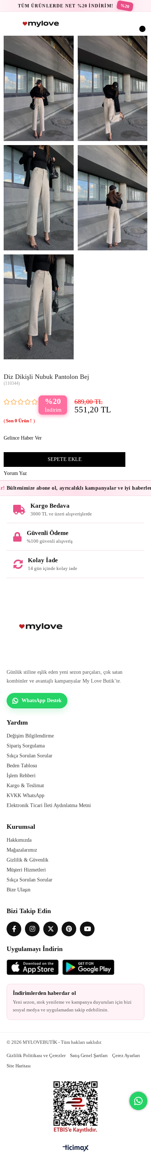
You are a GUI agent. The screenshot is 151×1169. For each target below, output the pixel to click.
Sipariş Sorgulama (26, 746)
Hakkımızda (19, 840)
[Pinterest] (69, 929)
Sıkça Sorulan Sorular (29, 755)
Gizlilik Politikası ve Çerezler (36, 1055)
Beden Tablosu (22, 765)
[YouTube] (87, 929)
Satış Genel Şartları (89, 1055)
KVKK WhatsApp (25, 795)
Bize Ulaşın (18, 889)
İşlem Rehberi (21, 775)
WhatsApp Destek (42, 700)
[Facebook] (14, 929)
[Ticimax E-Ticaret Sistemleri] (76, 1148)
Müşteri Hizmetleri (26, 870)
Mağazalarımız (22, 850)
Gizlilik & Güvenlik (27, 860)
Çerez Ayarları (126, 1055)
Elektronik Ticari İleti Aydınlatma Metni (49, 805)
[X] (50, 929)
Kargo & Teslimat (25, 785)
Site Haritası (19, 1065)
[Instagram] (32, 929)
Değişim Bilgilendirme (30, 736)
